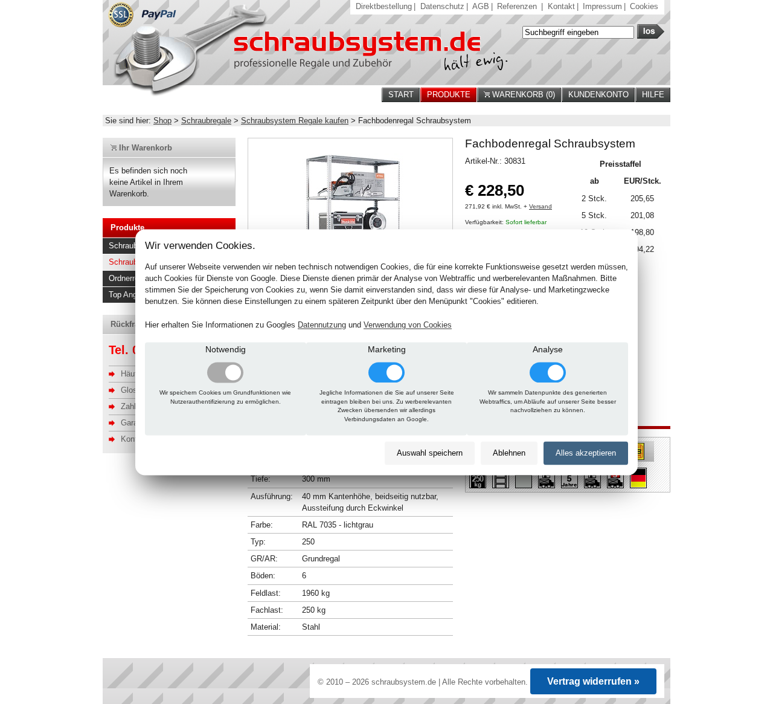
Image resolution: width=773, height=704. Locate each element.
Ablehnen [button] (509, 453)
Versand (540, 206)
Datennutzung (322, 324)
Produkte (448, 94)
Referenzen (517, 6)
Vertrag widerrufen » (593, 681)
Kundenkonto (598, 94)
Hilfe (653, 94)
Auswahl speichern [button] (430, 453)
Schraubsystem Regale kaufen (294, 120)
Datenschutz (442, 6)
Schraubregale (206, 120)
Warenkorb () (522, 94)
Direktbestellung (384, 6)
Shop (162, 120)
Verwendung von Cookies (408, 324)
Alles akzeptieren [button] (586, 453)
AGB (480, 6)
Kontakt (561, 6)
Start (401, 94)
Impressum (602, 6)
